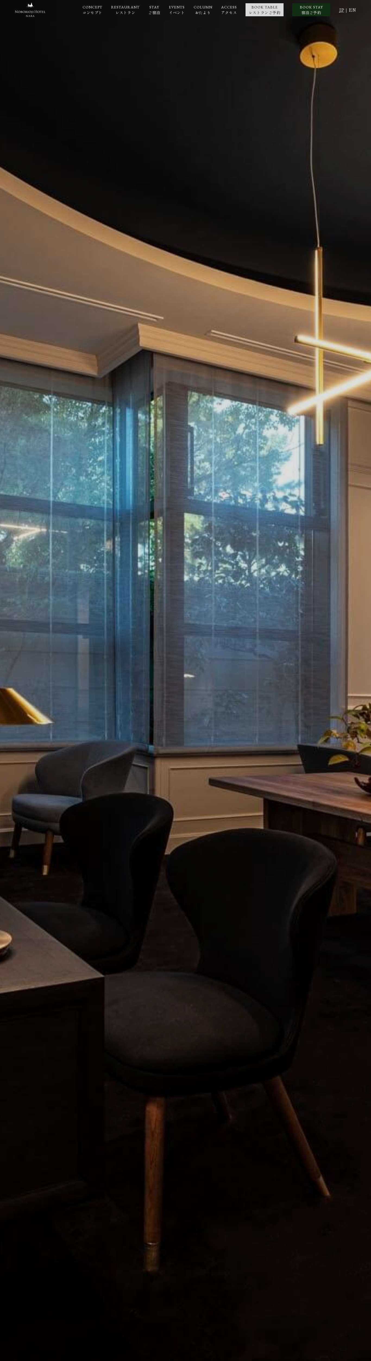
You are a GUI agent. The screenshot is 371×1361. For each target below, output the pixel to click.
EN (352, 10)
